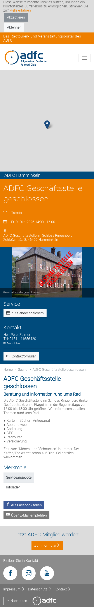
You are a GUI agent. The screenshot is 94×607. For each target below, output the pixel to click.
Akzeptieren (16, 17)
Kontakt (61, 589)
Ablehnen (14, 27)
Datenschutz (38, 589)
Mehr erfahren (20, 10)
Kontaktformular (23, 356)
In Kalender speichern (27, 313)
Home (8, 369)
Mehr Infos (13, 343)
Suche (22, 369)
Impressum (12, 589)
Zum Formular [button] (45, 545)
